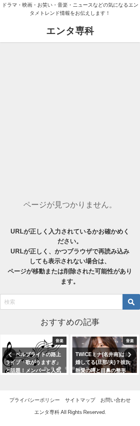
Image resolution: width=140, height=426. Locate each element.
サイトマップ (80, 400)
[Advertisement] (70, 116)
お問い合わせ (115, 400)
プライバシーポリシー (34, 400)
